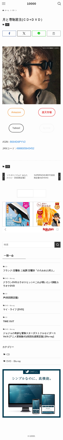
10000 (31, 3)
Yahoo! (16, 128)
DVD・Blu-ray (13, 361)
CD (7, 24)
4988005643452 (25, 148)
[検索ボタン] (59, 3)
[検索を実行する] (57, 245)
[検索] (40, 193)
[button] (9, 33)
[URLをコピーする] (54, 33)
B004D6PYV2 (18, 141)
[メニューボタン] (3, 3)
